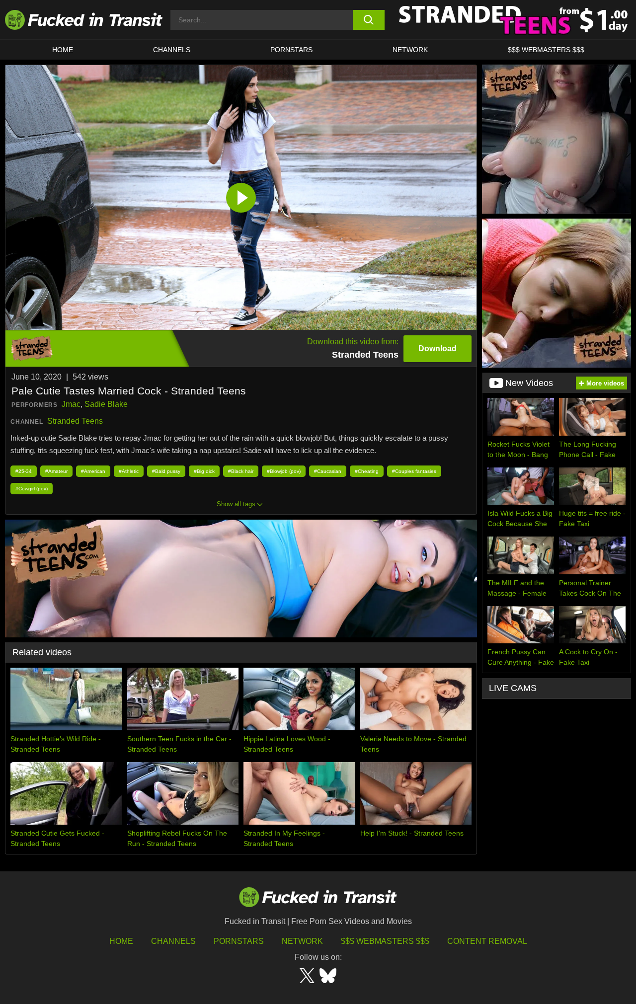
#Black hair (240, 471)
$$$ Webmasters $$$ (385, 941)
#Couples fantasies (414, 471)
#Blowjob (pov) (284, 471)
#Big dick (204, 471)
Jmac (71, 404)
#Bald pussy (166, 471)
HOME (62, 50)
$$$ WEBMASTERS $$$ (546, 50)
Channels (173, 941)
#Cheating (367, 471)
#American (93, 471)
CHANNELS (171, 50)
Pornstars (291, 50)
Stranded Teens (75, 421)
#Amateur (56, 471)
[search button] (369, 20)
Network (410, 50)
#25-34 (23, 471)
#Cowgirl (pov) (31, 488)
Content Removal (487, 941)
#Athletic (129, 471)
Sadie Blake (106, 404)
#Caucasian (327, 471)
